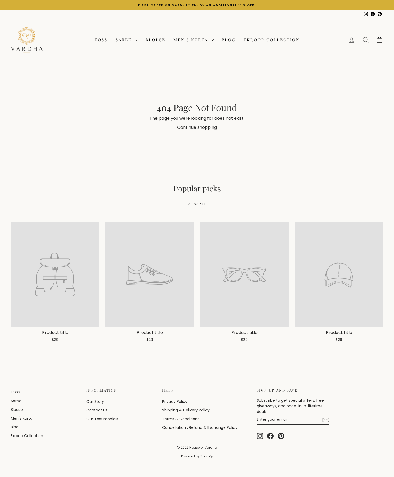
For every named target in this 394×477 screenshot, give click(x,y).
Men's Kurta (191, 39)
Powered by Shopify (197, 456)
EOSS (101, 39)
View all (197, 204)
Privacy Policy (174, 401)
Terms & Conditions (180, 419)
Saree (124, 39)
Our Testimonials (102, 419)
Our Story (95, 401)
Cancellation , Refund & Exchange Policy (199, 427)
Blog (229, 39)
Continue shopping (197, 127)
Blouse (155, 39)
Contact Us (96, 410)
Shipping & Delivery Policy (186, 410)
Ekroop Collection (272, 39)
